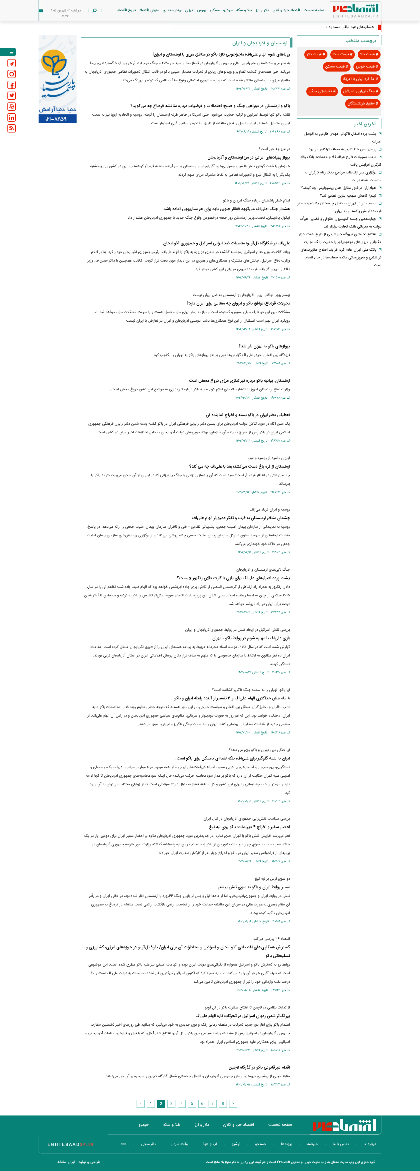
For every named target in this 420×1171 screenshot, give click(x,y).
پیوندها (286, 1144)
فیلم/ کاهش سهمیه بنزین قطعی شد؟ (348, 196)
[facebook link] (11, 84)
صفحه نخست (314, 10)
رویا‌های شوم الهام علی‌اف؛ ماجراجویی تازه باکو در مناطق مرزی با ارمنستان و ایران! (221, 54)
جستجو (260, 1144)
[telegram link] (11, 63)
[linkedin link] (11, 117)
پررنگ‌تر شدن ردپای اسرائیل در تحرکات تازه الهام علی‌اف (242, 1016)
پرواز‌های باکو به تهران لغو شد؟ (264, 346)
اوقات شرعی (180, 1144)
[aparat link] (11, 106)
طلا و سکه (244, 10)
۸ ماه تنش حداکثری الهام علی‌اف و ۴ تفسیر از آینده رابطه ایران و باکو (232, 698)
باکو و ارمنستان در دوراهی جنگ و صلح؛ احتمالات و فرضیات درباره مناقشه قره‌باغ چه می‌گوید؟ (210, 106)
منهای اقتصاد (149, 10)
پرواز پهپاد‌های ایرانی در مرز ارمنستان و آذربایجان (248, 157)
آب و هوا (210, 1144)
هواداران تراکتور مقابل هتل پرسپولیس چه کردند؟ (338, 188)
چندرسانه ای (172, 10)
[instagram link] (11, 74)
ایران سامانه (66, 1162)
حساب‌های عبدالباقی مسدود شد (348, 27)
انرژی (189, 10)
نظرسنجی (148, 1144)
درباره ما (370, 1144)
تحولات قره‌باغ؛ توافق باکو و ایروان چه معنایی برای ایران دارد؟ (238, 303)
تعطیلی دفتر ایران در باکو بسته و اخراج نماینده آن (248, 415)
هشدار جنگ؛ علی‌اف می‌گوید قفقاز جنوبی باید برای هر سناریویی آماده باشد (226, 209)
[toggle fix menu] (8, 52)
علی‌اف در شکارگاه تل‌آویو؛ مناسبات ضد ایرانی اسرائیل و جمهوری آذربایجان (226, 243)
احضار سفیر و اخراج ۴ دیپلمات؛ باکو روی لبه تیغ (249, 827)
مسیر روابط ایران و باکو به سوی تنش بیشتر (254, 887)
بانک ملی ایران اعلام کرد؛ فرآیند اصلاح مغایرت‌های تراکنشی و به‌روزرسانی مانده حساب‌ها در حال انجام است (341, 257)
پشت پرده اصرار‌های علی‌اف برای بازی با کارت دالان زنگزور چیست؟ (233, 578)
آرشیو (236, 1144)
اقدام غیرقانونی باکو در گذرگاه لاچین (259, 1067)
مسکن (214, 10)
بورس (201, 10)
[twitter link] (11, 95)
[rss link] (11, 128)
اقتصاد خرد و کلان (286, 10)
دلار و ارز (262, 10)
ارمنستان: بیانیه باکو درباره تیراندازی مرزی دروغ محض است (239, 380)
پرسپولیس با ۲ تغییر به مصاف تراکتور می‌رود (342, 149)
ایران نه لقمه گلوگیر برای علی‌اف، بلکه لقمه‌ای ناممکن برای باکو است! (232, 758)
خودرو (228, 10)
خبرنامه (312, 1144)
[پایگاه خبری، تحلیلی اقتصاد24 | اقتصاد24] (346, 12)
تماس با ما (341, 1144)
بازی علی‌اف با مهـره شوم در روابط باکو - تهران (251, 638)
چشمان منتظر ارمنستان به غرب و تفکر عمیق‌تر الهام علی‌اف (241, 518)
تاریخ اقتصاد (126, 10)
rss (123, 1144)
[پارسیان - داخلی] (58, 79)
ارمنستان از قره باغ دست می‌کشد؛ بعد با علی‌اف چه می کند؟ (239, 466)
